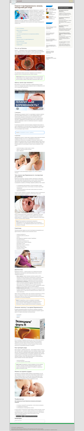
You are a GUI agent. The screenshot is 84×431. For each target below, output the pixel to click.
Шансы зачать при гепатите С (22, 30)
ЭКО (33, 171)
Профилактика (19, 44)
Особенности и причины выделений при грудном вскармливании (50, 52)
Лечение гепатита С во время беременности (25, 39)
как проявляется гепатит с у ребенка (26, 132)
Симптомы (19, 35)
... (62, 39)
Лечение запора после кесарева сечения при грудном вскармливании (51, 28)
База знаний (19, 1)
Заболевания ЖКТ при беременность (31, 416)
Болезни (23, 416)
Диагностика (19, 37)
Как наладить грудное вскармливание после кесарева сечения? (51, 58)
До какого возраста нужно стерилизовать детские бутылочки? (50, 34)
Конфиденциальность (20, 427)
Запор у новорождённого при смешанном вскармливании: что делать (51, 46)
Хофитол (18, 316)
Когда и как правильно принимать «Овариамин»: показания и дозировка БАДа (65, 34)
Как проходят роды (20, 41)
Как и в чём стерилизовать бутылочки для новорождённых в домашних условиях (51, 40)
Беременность (18, 416)
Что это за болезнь (20, 28)
